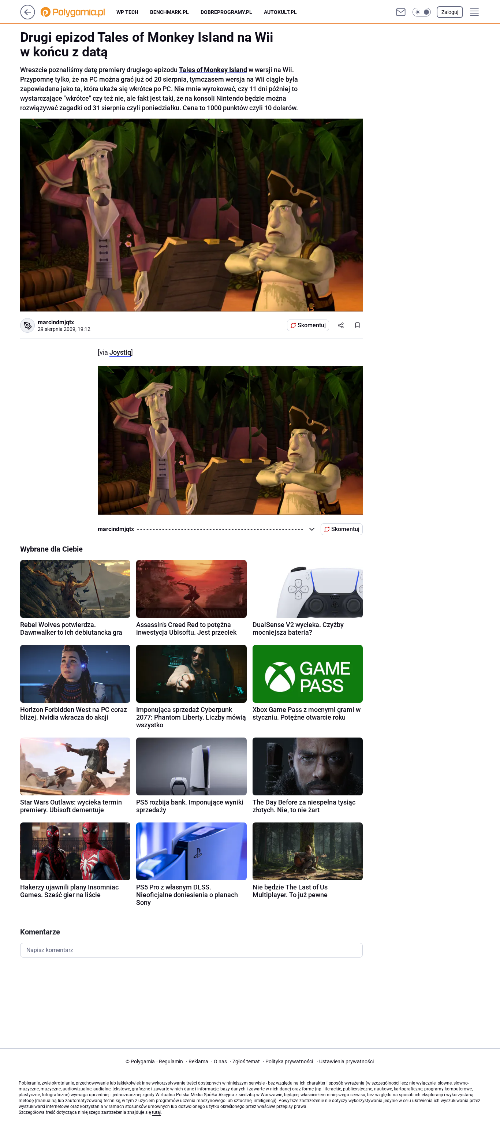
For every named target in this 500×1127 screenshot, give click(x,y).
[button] (422, 12)
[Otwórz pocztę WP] (401, 12)
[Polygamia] (78, 12)
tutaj (156, 1112)
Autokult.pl (280, 12)
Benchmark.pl (169, 12)
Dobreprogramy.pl (226, 12)
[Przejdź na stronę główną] (27, 17)
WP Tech (127, 12)
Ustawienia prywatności (345, 1061)
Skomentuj (312, 325)
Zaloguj (449, 12)
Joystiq (120, 352)
